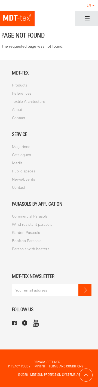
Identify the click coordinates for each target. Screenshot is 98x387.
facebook (14, 323)
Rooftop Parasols (26, 241)
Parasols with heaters (30, 249)
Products (19, 85)
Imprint (39, 366)
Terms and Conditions (66, 366)
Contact (18, 118)
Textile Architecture (28, 101)
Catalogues (21, 155)
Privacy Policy (19, 366)
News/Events (23, 179)
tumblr (24, 323)
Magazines (21, 146)
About (17, 109)
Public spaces (23, 171)
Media (17, 163)
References (22, 93)
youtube (36, 323)
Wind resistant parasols (32, 224)
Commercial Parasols (30, 216)
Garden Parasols (26, 232)
